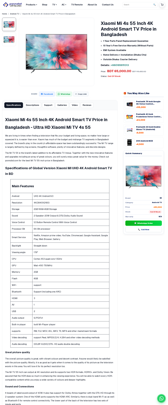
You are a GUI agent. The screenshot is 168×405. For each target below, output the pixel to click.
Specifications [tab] (13, 105)
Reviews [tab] (87, 105)
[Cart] (162, 5)
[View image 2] (9, 39)
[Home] (12, 4)
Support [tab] (48, 105)
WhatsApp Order (143, 223)
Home (4, 14)
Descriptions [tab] (32, 105)
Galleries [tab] (62, 105)
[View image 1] (9, 24)
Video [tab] (75, 105)
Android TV (14, 14)
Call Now (143, 229)
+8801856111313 (120, 65)
